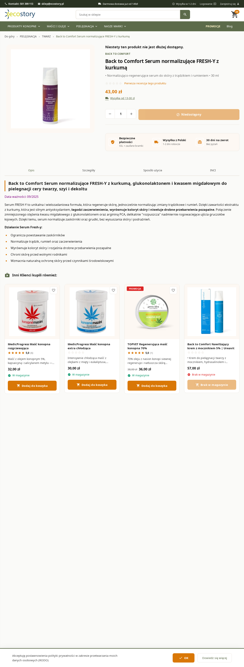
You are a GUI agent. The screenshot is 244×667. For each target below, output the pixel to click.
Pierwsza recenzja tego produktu (145, 83)
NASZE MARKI (115, 26)
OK (183, 658)
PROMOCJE (177, 26)
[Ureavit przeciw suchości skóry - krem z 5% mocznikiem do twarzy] (211, 311)
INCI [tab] (213, 170)
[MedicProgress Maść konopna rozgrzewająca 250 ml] (32, 311)
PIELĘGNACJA (87, 26)
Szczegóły (32, 332)
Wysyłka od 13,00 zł (120, 98)
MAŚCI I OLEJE (58, 26)
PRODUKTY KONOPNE (24, 26)
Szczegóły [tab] (88, 170)
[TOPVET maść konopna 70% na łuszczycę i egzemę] (151, 311)
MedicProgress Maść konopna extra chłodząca (89, 346)
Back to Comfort (118, 54)
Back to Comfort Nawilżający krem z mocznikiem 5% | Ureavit (210, 346)
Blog (230, 26)
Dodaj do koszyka (32, 386)
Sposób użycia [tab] (152, 170)
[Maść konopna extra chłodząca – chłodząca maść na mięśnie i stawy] (92, 311)
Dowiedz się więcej (214, 658)
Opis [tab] (31, 170)
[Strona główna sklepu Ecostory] (20, 14)
